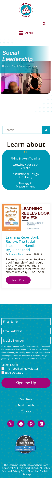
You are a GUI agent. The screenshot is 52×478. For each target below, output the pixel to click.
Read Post (21, 280)
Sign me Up (26, 382)
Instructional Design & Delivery (25, 175)
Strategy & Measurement (25, 184)
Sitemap (27, 474)
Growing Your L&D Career (25, 166)
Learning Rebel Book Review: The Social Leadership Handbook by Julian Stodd (24, 243)
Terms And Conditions (39, 471)
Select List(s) (9, 364)
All (25, 152)
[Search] (46, 130)
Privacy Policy (20, 471)
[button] (44, 24)
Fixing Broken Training (25, 158)
